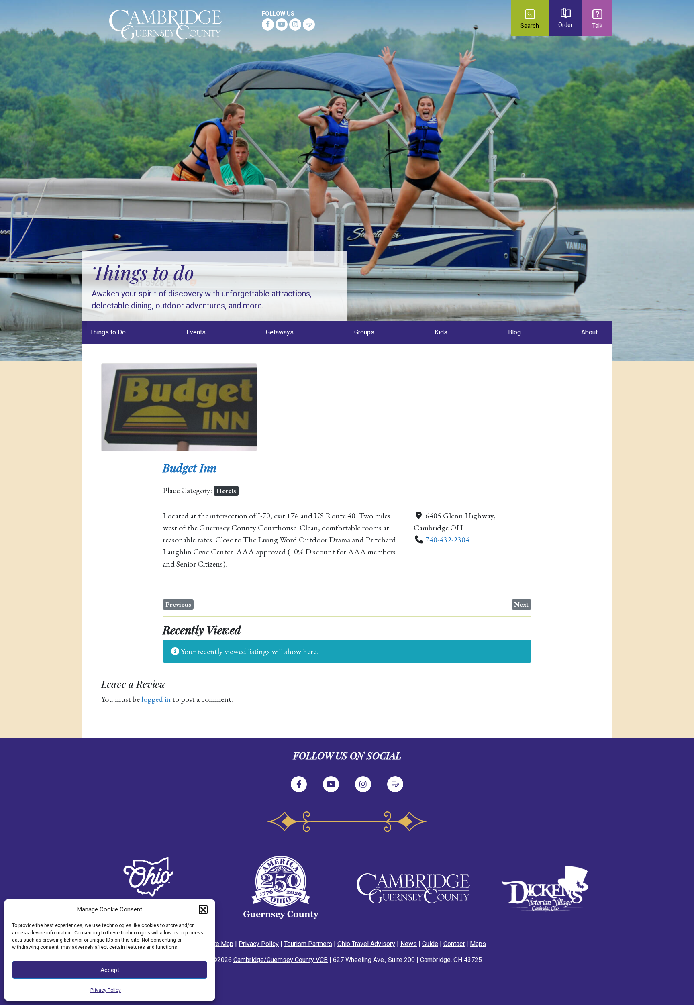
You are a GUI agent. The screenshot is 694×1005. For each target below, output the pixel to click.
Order (565, 25)
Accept (109, 970)
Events (196, 332)
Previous (178, 604)
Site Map (220, 944)
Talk (597, 25)
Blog (514, 332)
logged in (156, 699)
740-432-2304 (447, 539)
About (589, 332)
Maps (478, 944)
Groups (364, 332)
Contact (454, 944)
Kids (441, 332)
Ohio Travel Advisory (366, 944)
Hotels (226, 490)
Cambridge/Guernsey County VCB (280, 960)
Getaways (280, 332)
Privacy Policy (105, 990)
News (408, 944)
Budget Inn (189, 467)
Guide (430, 944)
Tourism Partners (308, 944)
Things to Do (108, 332)
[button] (203, 909)
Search (529, 25)
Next (521, 604)
